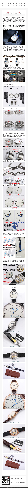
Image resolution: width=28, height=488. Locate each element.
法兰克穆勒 (14, 5)
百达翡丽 (6, 3)
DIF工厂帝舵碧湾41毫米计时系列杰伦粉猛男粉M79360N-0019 (20, 482)
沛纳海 (5, 5)
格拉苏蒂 (22, 5)
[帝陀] (11, 482)
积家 (11, 5)
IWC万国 (22, 3)
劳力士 (8, 3)
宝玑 (16, 5)
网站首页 (3, 3)
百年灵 (3, 5)
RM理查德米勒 (14, 3)
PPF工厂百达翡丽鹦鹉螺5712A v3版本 (18, 478)
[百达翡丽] (12, 478)
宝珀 (19, 5)
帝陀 (8, 5)
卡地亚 (19, 3)
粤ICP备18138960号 (19, 487)
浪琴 (24, 3)
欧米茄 (16, 3)
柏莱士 (24, 5)
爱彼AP (11, 3)
